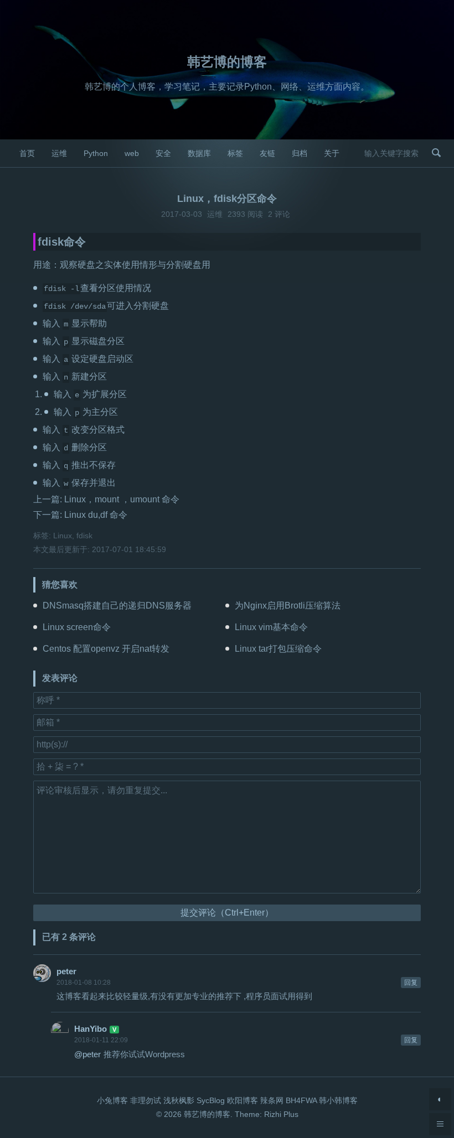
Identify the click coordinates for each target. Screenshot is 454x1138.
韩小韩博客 (338, 1100)
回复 (410, 982)
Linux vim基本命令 (271, 627)
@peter (87, 1054)
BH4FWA (301, 1100)
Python (96, 153)
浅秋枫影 (178, 1100)
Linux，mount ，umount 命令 (121, 499)
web (132, 153)
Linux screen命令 (77, 627)
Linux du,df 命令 (95, 514)
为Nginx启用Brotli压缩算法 (288, 605)
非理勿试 (145, 1100)
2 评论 (279, 214)
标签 (235, 153)
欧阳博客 (242, 1100)
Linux (62, 535)
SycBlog (211, 1100)
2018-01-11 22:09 (101, 1040)
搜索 (436, 152)
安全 (163, 153)
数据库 (199, 153)
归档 (299, 153)
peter (66, 971)
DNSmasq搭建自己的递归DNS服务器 (117, 605)
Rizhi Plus (281, 1114)
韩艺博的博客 (227, 61)
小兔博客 (112, 1100)
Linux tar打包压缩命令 (278, 648)
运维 (59, 153)
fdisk (84, 535)
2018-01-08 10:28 (83, 982)
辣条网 (271, 1100)
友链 (267, 153)
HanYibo (90, 1028)
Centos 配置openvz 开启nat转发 (106, 648)
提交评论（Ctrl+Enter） (227, 912)
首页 (27, 153)
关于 (331, 153)
